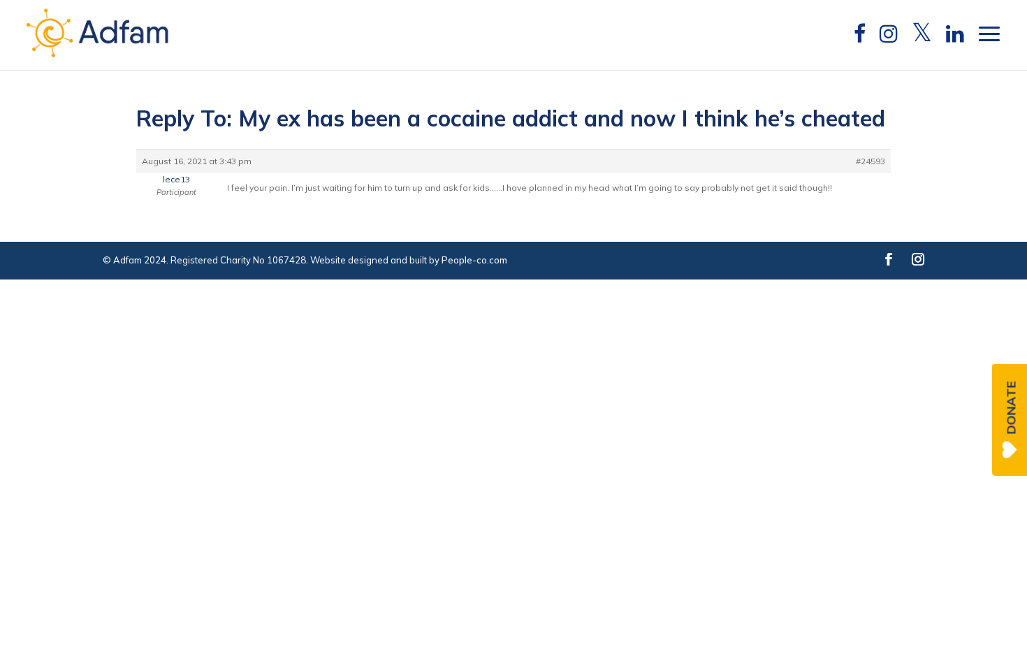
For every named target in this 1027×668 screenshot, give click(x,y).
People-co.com (474, 260)
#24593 (870, 161)
